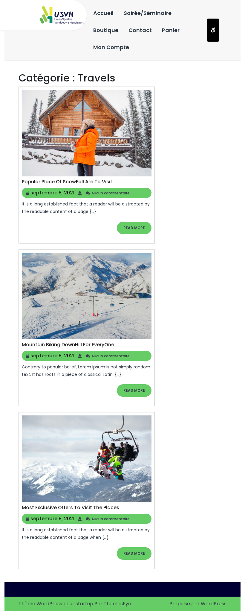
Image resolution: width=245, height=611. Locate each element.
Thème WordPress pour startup (56, 603)
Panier (171, 30)
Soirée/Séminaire (148, 13)
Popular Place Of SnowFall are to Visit (67, 181)
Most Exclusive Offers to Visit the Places (70, 507)
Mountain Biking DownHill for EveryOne (68, 344)
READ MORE (137, 229)
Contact (140, 30)
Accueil (103, 13)
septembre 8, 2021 (52, 192)
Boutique (105, 30)
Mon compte (111, 47)
